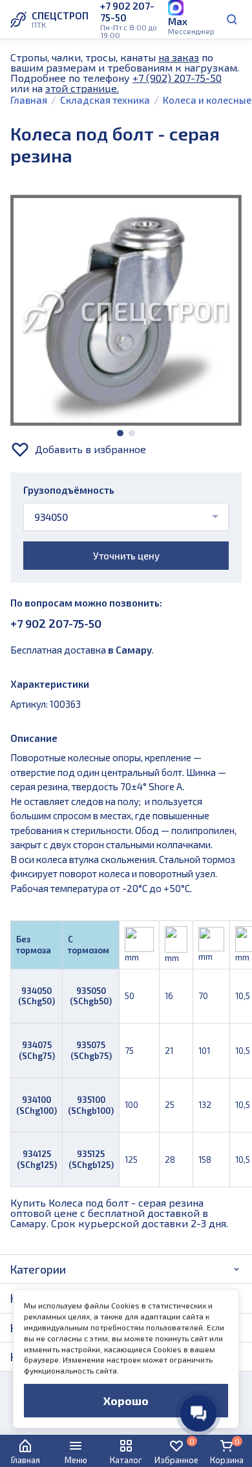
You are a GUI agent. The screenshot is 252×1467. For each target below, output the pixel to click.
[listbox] (126, 517)
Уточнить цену (126, 555)
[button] (120, 433)
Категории (38, 1269)
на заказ (178, 57)
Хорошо (126, 1401)
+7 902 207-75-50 (55, 623)
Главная (28, 100)
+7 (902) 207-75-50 (177, 78)
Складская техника (105, 100)
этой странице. (82, 88)
